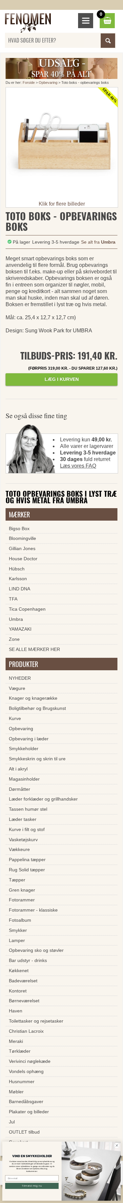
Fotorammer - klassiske (33, 910)
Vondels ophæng (26, 1071)
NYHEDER (20, 678)
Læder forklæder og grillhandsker (43, 799)
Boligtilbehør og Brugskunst (37, 708)
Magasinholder (24, 779)
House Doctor (23, 558)
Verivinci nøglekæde (30, 1061)
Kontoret (18, 990)
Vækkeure (19, 849)
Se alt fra (98, 242)
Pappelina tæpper (27, 859)
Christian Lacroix (26, 1031)
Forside (29, 82)
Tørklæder (20, 1051)
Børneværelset (24, 1000)
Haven (15, 1010)
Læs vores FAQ (78, 466)
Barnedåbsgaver (26, 1101)
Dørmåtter (19, 789)
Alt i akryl (18, 768)
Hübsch (17, 568)
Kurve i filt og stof (27, 829)
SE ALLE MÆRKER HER (34, 649)
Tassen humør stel (28, 809)
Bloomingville (22, 538)
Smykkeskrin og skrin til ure (37, 758)
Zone (14, 639)
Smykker (18, 930)
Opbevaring (48, 82)
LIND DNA (19, 588)
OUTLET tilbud (24, 1132)
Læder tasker (22, 819)
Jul (12, 1121)
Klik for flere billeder (62, 204)
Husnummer (21, 1081)
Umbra (16, 619)
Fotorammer (22, 899)
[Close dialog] (116, 1145)
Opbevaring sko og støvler (36, 950)
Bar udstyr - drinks (28, 960)
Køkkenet (19, 970)
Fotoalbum (20, 920)
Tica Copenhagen (27, 609)
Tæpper (17, 879)
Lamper (17, 940)
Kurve (15, 718)
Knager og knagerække (33, 698)
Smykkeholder (23, 748)
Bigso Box (19, 528)
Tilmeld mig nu (32, 1185)
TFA (13, 599)
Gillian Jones (22, 548)
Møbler (16, 1091)
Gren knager (22, 890)
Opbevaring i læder (29, 738)
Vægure (17, 688)
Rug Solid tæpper (27, 869)
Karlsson (18, 578)
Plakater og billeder (29, 1111)
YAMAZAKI (20, 629)
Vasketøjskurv (23, 839)
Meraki (16, 1041)
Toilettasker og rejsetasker (36, 1021)
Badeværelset (23, 980)
